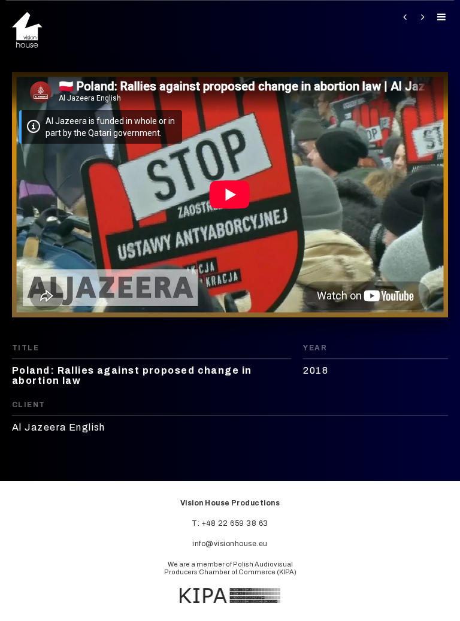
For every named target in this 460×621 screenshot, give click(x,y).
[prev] (402, 17)
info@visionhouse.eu (229, 544)
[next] (420, 17)
